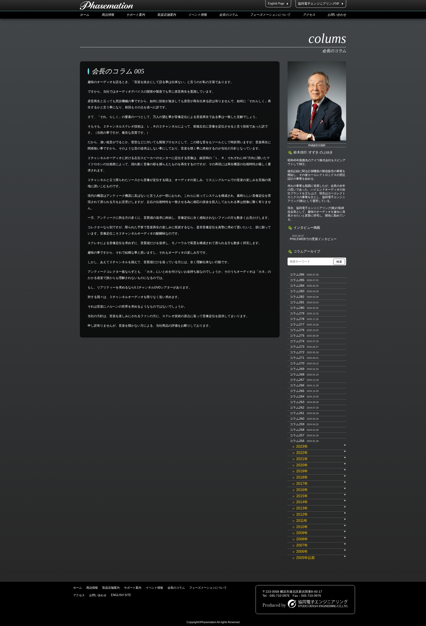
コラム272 (297, 352)
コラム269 (297, 369)
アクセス (309, 14)
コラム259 (297, 424)
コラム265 (297, 391)
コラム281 (297, 302)
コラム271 (297, 358)
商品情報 (108, 14)
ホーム (84, 14)
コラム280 (297, 308)
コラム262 (297, 407)
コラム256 (297, 441)
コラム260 (297, 418)
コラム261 (297, 413)
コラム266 (297, 385)
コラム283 (297, 291)
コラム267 (297, 380)
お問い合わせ (336, 14)
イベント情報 (197, 14)
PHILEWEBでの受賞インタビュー (313, 239)
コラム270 (297, 363)
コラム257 (297, 435)
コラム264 (297, 396)
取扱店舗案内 (166, 14)
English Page (276, 3)
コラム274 (297, 341)
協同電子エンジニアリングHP (318, 3)
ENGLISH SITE (121, 595)
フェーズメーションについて (270, 14)
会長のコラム (228, 14)
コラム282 (297, 296)
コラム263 (297, 402)
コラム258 (297, 429)
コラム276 (297, 330)
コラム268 (297, 374)
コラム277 (297, 324)
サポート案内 (135, 14)
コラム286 (297, 274)
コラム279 (297, 313)
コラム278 (297, 319)
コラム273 (297, 346)
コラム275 (297, 335)
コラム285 (297, 280)
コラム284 (297, 285)
